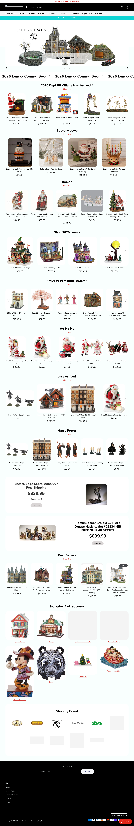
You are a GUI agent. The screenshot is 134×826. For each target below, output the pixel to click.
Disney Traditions (19, 700)
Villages (52, 14)
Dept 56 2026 (87, 14)
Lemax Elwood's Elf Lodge (20, 268)
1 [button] (64, 68)
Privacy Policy (10, 798)
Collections (9, 14)
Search (7, 802)
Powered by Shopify (36, 821)
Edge (51, 682)
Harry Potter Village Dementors (20, 415)
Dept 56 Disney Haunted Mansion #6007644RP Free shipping (92, 590)
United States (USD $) (118, 815)
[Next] (127, 68)
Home (7, 788)
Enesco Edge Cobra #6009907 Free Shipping (36, 486)
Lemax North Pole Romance (114, 268)
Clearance (98, 14)
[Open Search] (27, 7)
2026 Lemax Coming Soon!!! (37, 76)
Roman (51, 642)
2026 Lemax (74, 14)
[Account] (122, 7)
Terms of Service (11, 795)
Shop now (67, 89)
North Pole (83, 677)
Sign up (87, 771)
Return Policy (10, 791)
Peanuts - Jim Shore (114, 671)
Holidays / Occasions (36, 14)
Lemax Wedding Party (51, 268)
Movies (21, 14)
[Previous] (6, 68)
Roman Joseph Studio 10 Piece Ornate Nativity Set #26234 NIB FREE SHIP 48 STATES (97, 526)
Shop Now (67, 134)
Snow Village (20, 642)
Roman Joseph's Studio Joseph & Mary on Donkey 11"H (67, 216)
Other (63, 14)
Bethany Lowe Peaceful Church (51, 169)
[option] (67, 45)
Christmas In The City (83, 642)
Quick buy (16, 112)
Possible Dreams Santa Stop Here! (114, 415)
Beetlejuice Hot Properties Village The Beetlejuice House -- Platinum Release (117, 590)
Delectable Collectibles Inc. (23, 821)
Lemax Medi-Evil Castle (83, 268)
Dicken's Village (114, 642)
